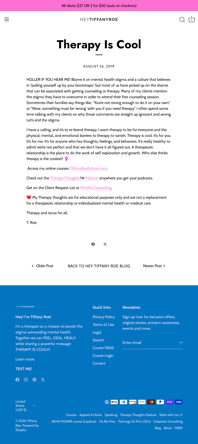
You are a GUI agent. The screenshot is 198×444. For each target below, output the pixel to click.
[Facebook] (17, 379)
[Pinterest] (34, 379)
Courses (71, 415)
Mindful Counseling (95, 187)
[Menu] (7, 19)
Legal (97, 332)
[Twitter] (43, 379)
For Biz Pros (107, 421)
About (168, 428)
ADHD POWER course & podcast (73, 421)
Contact (99, 363)
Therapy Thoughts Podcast (138, 415)
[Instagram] (26, 379)
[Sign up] (181, 342)
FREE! (179, 428)
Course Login (103, 355)
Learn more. (25, 359)
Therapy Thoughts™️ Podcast (74, 178)
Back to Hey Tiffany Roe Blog (99, 266)
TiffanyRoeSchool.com (88, 168)
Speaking (111, 415)
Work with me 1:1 (171, 415)
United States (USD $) (21, 406)
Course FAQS (103, 347)
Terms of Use (103, 324)
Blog (158, 428)
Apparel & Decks (90, 415)
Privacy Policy (104, 316)
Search (98, 340)
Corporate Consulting (168, 421)
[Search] (182, 20)
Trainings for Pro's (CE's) (134, 421)
